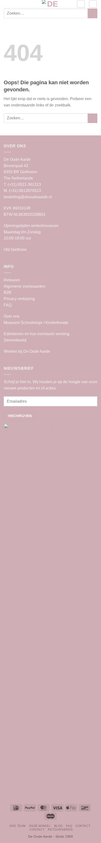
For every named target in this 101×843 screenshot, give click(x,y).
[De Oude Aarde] (50, 3)
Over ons (11, 316)
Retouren (12, 280)
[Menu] (7, 6)
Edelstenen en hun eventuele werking (36, 334)
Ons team (17, 826)
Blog (58, 826)
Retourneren (60, 829)
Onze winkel (40, 826)
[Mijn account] (81, 4)
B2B (7, 292)
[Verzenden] (92, 13)
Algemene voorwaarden (24, 286)
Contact (83, 826)
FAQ (8, 305)
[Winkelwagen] (93, 4)
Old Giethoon (15, 249)
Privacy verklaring (19, 299)
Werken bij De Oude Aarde (27, 351)
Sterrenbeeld (15, 340)
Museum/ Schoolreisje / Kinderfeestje (36, 323)
